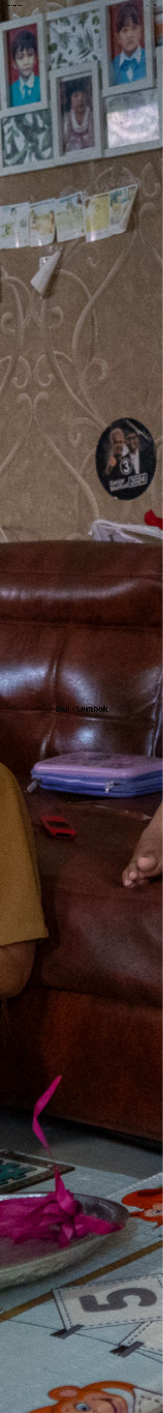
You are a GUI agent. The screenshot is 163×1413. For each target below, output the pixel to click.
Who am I (120, 5)
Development (130, 5)
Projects (140, 5)
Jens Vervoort (15, 5)
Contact (148, 5)
